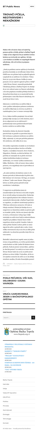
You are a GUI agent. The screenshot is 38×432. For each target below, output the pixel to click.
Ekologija (6, 414)
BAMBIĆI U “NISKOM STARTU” (16, 351)
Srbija (4, 265)
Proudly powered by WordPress (22, 428)
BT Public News (11, 6)
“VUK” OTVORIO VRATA (13, 369)
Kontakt (6, 423)
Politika (5, 401)
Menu (32, 6)
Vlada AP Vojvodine (9, 393)
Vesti (8, 265)
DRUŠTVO (6, 397)
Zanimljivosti (7, 410)
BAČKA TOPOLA (27, 263)
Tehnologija (7, 419)
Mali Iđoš (6, 384)
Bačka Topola (18, 263)
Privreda (6, 406)
